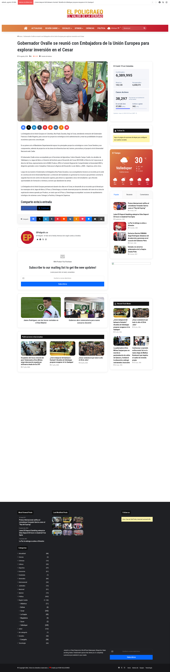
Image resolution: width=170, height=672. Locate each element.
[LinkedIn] (34, 127)
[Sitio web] (37, 239)
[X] (28, 127)
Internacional (23, 582)
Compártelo (30, 208)
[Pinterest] (45, 127)
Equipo (142, 668)
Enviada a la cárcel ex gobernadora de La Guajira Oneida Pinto (137, 249)
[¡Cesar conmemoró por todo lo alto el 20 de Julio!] (91, 348)
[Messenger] (89, 219)
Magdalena (24, 618)
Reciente (129, 195)
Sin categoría (23, 632)
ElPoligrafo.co (42, 232)
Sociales (66, 28)
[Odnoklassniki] (61, 127)
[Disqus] (62, 404)
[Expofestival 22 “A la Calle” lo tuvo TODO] (78, 532)
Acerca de (135, 668)
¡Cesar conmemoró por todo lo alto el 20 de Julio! (49, 2)
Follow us (126, 512)
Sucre (22, 621)
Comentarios (144, 195)
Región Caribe (51, 28)
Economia (22, 571)
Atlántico (23, 604)
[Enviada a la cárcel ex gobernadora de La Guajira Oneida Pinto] (119, 250)
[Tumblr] (39, 127)
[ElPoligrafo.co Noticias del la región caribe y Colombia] (85, 14)
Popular (116, 195)
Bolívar (22, 607)
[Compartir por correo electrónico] (95, 219)
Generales (22, 578)
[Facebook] (23, 127)
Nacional (21, 589)
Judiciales (22, 586)
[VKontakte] (56, 127)
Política (101, 28)
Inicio (20, 36)
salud (20, 629)
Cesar (22, 611)
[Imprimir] (101, 219)
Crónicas (90, 28)
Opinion (78, 28)
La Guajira (23, 614)
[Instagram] (45, 239)
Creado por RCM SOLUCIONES (60, 668)
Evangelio (23, 639)
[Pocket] (66, 127)
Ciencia (21, 557)
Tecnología (22, 643)
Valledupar (23, 625)
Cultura (21, 564)
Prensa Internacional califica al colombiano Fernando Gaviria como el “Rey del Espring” (138, 205)
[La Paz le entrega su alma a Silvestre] (119, 226)
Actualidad (36, 28)
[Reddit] (50, 127)
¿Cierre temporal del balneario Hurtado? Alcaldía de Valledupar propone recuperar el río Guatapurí (61, 360)
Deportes (22, 568)
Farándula (22, 575)
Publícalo (45, 208)
